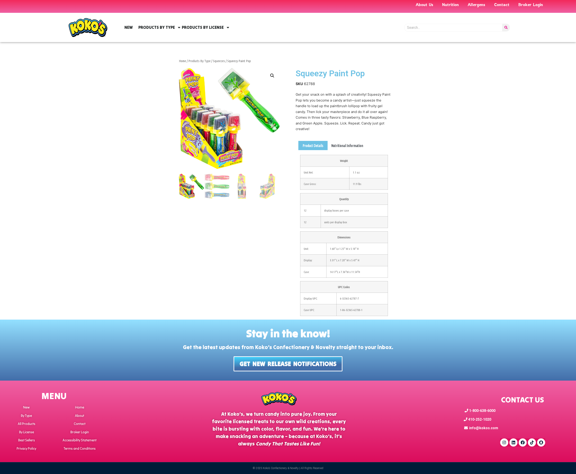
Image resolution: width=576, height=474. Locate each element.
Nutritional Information (347, 146)
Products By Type (156, 27)
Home (182, 61)
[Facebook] (523, 442)
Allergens (476, 4)
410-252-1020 (479, 419)
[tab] (313, 146)
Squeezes (219, 61)
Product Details (313, 146)
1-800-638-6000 (481, 411)
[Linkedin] (513, 442)
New (128, 27)
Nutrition (450, 4)
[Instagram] (504, 442)
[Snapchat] (541, 442)
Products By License (203, 27)
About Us (424, 4)
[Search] (506, 27)
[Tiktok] (532, 442)
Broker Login (530, 4)
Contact (501, 4)
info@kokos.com (483, 428)
